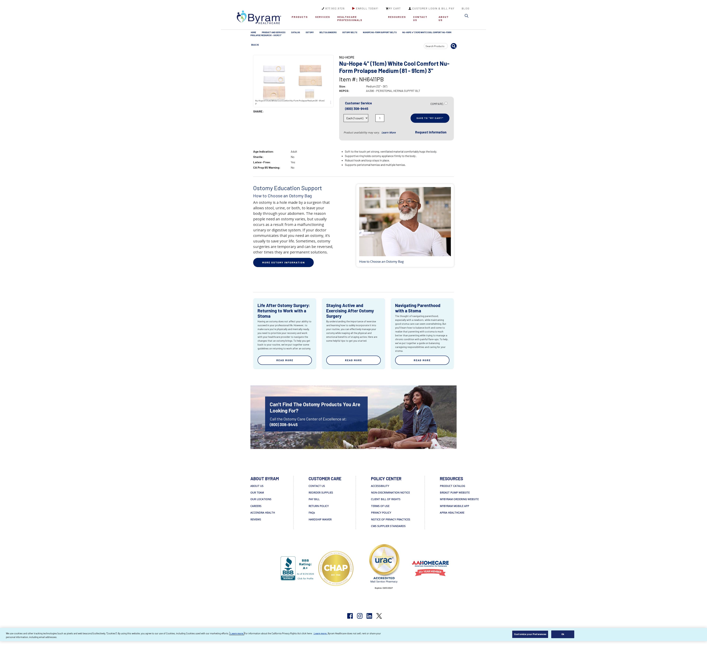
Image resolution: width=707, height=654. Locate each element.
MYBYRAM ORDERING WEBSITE (459, 499)
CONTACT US (420, 18)
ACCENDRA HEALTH (262, 512)
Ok (562, 634)
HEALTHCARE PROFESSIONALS (349, 18)
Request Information (430, 132)
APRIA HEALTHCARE (452, 512)
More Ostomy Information (283, 262)
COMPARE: (437, 103)
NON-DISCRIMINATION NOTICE (390, 492)
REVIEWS (255, 519)
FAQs (312, 512)
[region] (353, 634)
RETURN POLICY (319, 506)
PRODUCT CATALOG (452, 486)
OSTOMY (310, 32)
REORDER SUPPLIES (321, 492)
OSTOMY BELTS (349, 32)
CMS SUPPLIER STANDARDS (388, 526)
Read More (284, 360)
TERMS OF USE (380, 506)
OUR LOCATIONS (260, 499)
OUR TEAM (257, 492)
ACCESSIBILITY (380, 486)
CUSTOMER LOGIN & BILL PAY (433, 8)
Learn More (388, 132)
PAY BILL (314, 499)
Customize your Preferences (530, 634)
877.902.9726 (335, 8)
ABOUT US (444, 18)
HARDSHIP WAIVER (320, 519)
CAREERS (255, 506)
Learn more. (237, 633)
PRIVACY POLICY (381, 512)
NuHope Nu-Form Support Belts (380, 32)
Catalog (295, 32)
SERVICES (322, 16)
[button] (467, 16)
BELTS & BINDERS (328, 32)
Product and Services (273, 32)
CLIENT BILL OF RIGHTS (385, 499)
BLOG (465, 8)
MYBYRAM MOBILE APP (454, 506)
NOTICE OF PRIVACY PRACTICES (390, 519)
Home (253, 32)
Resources (397, 16)
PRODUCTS (300, 16)
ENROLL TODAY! (367, 8)
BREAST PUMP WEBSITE (455, 492)
